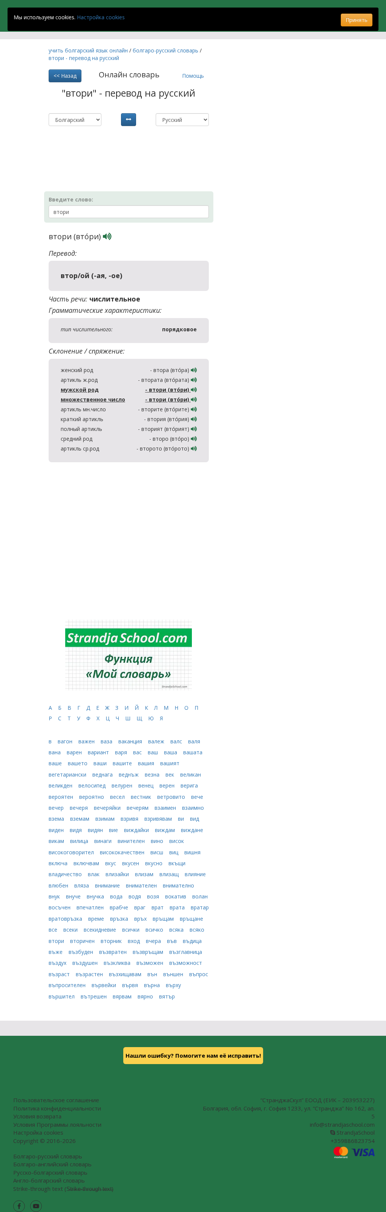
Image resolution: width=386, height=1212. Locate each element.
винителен (132, 840)
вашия (147, 763)
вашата (192, 752)
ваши (100, 763)
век (170, 774)
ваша (171, 752)
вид (194, 818)
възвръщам (149, 951)
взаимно (193, 807)
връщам (164, 918)
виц (174, 852)
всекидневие (101, 929)
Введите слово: (71, 199)
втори (57, 940)
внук (55, 896)
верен (167, 785)
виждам (165, 830)
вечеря (79, 807)
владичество (66, 874)
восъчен (60, 907)
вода (117, 896)
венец (146, 785)
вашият (169, 763)
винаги (103, 840)
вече (197, 796)
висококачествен (123, 852)
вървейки (105, 985)
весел (118, 796)
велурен (123, 785)
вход (134, 940)
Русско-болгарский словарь (50, 1172)
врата (178, 907)
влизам (145, 874)
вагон (66, 741)
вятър (167, 996)
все (54, 929)
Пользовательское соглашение (56, 1100)
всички (131, 929)
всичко (155, 929)
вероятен (62, 796)
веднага (103, 774)
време (97, 918)
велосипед (92, 785)
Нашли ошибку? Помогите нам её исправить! (193, 1055)
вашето (78, 763)
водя (135, 896)
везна (153, 774)
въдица (192, 940)
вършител (62, 996)
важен (87, 741)
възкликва (118, 962)
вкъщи (176, 863)
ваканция (131, 741)
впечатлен (91, 907)
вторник (112, 940)
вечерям (138, 807)
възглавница (185, 951)
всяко (197, 929)
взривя (130, 818)
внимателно (178, 885)
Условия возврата (37, 1116)
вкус (111, 863)
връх (141, 918)
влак (94, 874)
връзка (120, 918)
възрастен (90, 974)
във (172, 940)
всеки (71, 929)
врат (158, 907)
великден (61, 785)
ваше (56, 763)
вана (55, 752)
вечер (57, 807)
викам (57, 840)
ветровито (172, 796)
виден (57, 830)
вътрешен (94, 996)
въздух (58, 962)
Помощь (193, 75)
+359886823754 (353, 1140)
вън (153, 974)
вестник (142, 796)
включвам (87, 863)
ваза (107, 741)
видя (76, 830)
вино (158, 840)
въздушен (85, 962)
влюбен (59, 885)
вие (114, 830)
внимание (108, 885)
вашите (123, 763)
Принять (357, 19)
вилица (80, 840)
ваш (153, 752)
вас (138, 752)
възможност (185, 962)
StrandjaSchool (355, 1132)
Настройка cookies (101, 17)
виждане (192, 830)
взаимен (166, 807)
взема (57, 818)
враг (140, 907)
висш (157, 852)
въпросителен (68, 985)
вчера (154, 940)
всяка (177, 929)
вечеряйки (108, 807)
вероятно (92, 796)
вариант (99, 752)
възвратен (113, 951)
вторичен (83, 940)
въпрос (198, 974)
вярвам (123, 996)
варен (75, 752)
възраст (60, 974)
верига (189, 785)
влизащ (169, 874)
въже (56, 951)
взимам (105, 818)
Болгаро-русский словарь (47, 1156)
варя (122, 752)
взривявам (158, 818)
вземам (80, 818)
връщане (191, 918)
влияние (195, 874)
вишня (192, 852)
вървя (130, 985)
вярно (146, 996)
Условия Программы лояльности (57, 1124)
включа (59, 863)
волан (200, 896)
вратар (200, 907)
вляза (82, 885)
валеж (157, 741)
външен (174, 974)
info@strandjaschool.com (342, 1124)
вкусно (154, 863)
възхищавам (126, 974)
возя (154, 896)
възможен (150, 962)
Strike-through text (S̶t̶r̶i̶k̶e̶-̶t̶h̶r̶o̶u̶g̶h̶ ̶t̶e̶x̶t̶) (63, 1188)
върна (152, 985)
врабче (120, 907)
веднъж (129, 774)
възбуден (82, 951)
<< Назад (65, 75)
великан (190, 774)
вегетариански (68, 774)
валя (194, 741)
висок (176, 840)
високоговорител (72, 852)
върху (173, 985)
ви (181, 818)
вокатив (176, 896)
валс (177, 741)
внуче (74, 896)
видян (96, 830)
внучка (96, 896)
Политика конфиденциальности (57, 1108)
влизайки (118, 874)
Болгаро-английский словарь (52, 1164)
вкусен (131, 863)
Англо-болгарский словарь (49, 1180)
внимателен (142, 885)
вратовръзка (66, 918)
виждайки (137, 830)
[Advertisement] (137, 145)
